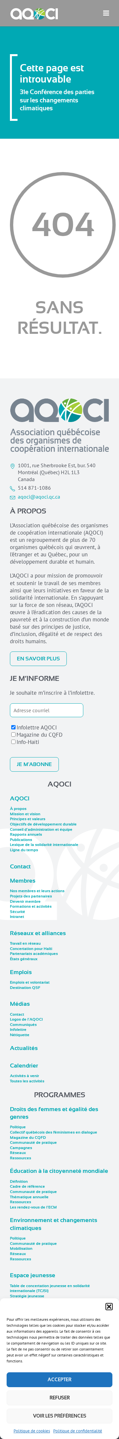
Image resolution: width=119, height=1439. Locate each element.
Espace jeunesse (32, 1275)
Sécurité (17, 911)
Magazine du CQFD (39, 734)
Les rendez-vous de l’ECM (33, 1207)
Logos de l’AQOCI (26, 1019)
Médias (20, 1003)
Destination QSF (25, 987)
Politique (18, 1127)
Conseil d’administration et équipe (41, 829)
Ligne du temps (24, 850)
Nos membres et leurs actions (37, 891)
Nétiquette (19, 1035)
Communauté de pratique (33, 1142)
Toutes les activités (27, 1081)
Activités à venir (24, 1075)
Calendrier (24, 1065)
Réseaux (18, 1152)
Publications (21, 839)
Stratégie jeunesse (27, 1296)
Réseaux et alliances (38, 933)
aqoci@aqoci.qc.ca (39, 496)
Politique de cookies (32, 1431)
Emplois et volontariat (30, 982)
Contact (20, 866)
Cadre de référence (27, 1186)
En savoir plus (38, 659)
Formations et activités (31, 906)
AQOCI (19, 798)
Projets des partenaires (31, 896)
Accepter (59, 1379)
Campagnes (21, 1147)
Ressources (20, 1158)
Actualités (24, 1048)
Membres (22, 880)
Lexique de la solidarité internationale (44, 844)
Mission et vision (25, 814)
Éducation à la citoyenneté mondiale (59, 1171)
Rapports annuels (26, 834)
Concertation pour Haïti (31, 948)
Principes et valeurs (27, 819)
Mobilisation (21, 1248)
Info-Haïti (28, 742)
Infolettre (18, 1029)
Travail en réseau (25, 943)
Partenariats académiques (34, 953)
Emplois (21, 972)
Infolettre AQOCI (37, 727)
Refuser (60, 1397)
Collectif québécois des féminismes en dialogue (53, 1132)
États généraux (23, 959)
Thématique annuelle (29, 1197)
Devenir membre (25, 901)
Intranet (17, 916)
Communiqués (23, 1024)
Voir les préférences (59, 1416)
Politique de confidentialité (77, 1431)
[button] (109, 1306)
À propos (18, 808)
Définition (19, 1181)
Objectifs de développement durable (43, 824)
